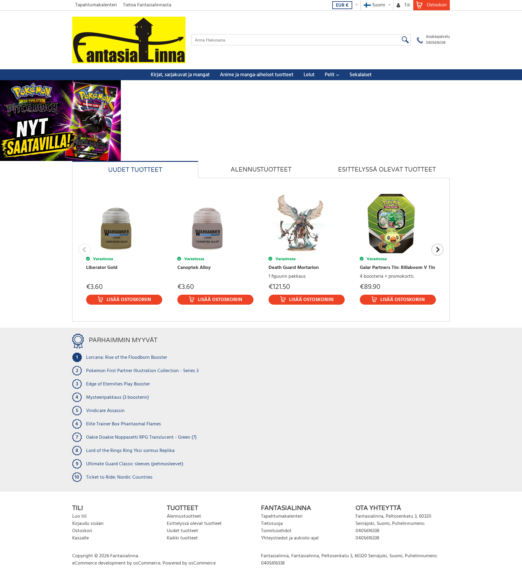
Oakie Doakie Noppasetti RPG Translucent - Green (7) (141, 437)
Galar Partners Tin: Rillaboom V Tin (397, 268)
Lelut (309, 75)
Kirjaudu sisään (88, 524)
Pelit (329, 75)
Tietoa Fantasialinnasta (147, 5)
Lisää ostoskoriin (129, 300)
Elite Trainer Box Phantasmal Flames (123, 424)
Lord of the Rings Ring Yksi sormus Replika (130, 451)
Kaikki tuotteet (182, 538)
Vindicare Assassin (105, 411)
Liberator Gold (102, 268)
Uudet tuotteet (182, 531)
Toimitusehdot (276, 531)
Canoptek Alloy (194, 268)
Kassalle (80, 538)
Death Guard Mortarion (294, 268)
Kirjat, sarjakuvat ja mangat (180, 75)
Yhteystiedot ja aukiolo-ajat (290, 538)
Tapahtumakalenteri (96, 5)
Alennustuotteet (184, 516)
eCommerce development (99, 563)
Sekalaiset (361, 75)
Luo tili (79, 516)
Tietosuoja (272, 524)
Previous (85, 250)
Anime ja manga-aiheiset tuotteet (256, 75)
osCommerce (146, 563)
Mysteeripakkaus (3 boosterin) (117, 397)
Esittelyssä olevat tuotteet (194, 524)
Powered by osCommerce (189, 563)
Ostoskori (82, 531)
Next (437, 250)
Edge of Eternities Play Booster (118, 384)
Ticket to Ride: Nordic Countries (119, 477)
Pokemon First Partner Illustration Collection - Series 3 (142, 371)
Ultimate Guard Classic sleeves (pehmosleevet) (134, 464)
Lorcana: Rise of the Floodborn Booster (126, 358)
